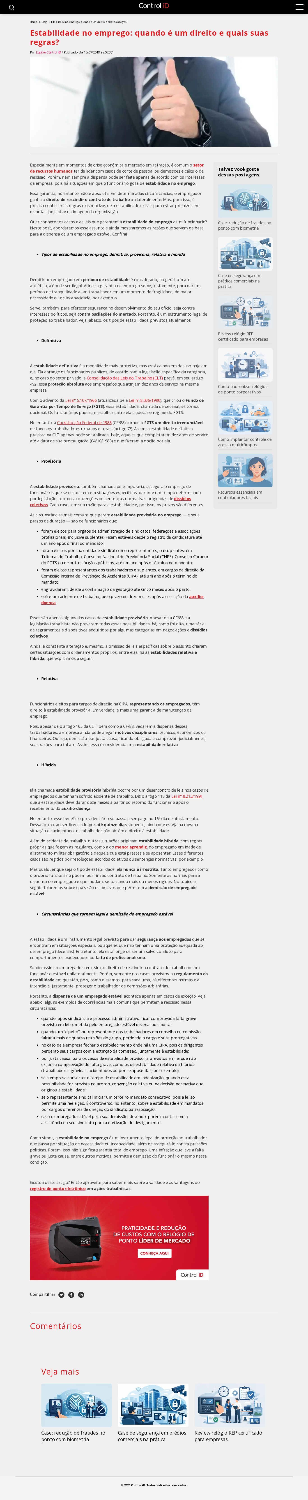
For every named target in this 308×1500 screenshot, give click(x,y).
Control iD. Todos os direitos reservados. (159, 1485)
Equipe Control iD (48, 52)
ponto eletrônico (69, 1188)
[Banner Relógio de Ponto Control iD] (119, 1238)
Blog (44, 21)
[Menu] (299, 7)
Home (33, 21)
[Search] (12, 7)
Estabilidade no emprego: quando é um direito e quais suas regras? (89, 21)
